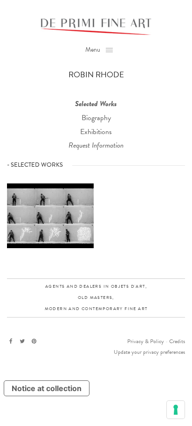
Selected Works (96, 103)
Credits (177, 341)
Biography (96, 117)
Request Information (96, 145)
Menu (92, 49)
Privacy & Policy (145, 341)
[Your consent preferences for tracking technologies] (176, 410)
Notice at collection (47, 388)
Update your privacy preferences (149, 352)
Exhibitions (96, 131)
